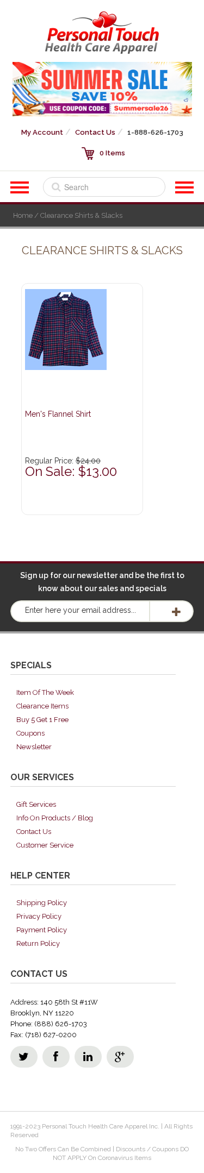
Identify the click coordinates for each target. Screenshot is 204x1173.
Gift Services (36, 804)
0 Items (112, 153)
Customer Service (44, 845)
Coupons (30, 733)
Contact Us (95, 132)
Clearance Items (42, 706)
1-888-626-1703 (155, 132)
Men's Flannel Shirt (58, 414)
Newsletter (34, 747)
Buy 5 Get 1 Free (42, 720)
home (23, 215)
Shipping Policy (41, 903)
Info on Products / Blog (54, 818)
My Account (42, 132)
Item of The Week (45, 692)
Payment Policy (41, 930)
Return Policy (38, 943)
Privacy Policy (38, 916)
